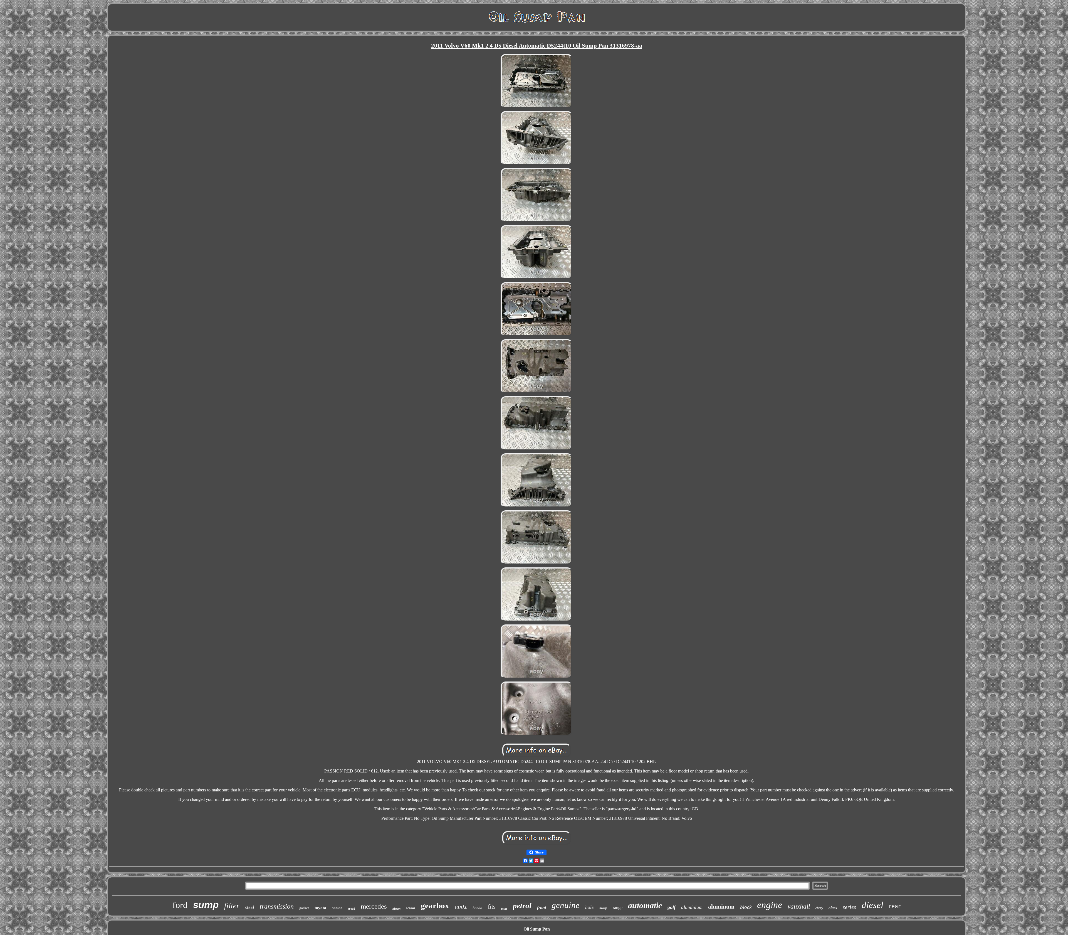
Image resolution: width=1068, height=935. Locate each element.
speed (351, 908)
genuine (566, 905)
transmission (277, 906)
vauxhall (799, 906)
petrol (522, 905)
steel (249, 907)
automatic (645, 905)
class (833, 908)
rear (895, 906)
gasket (304, 908)
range (617, 907)
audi (461, 907)
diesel (872, 905)
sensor (410, 908)
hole (589, 907)
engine (769, 905)
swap (603, 908)
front (541, 907)
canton (337, 908)
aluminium (692, 907)
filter (231, 906)
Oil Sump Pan (536, 929)
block (745, 907)
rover (504, 908)
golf (672, 907)
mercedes (374, 906)
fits (492, 906)
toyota (320, 908)
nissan (396, 908)
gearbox (435, 905)
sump (206, 904)
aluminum (721, 906)
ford (179, 905)
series (849, 907)
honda (477, 908)
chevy (819, 908)
